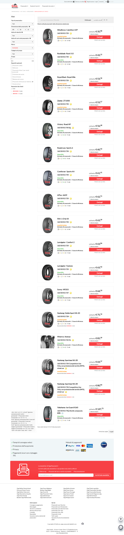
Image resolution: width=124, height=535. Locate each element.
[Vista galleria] (106, 20)
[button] (121, 519)
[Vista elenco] (104, 20)
